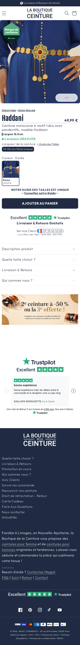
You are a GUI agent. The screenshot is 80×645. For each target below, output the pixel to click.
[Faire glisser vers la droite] (74, 98)
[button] (67, 13)
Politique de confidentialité (42, 638)
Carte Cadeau (13, 501)
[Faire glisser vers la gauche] (58, 98)
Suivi (15, 577)
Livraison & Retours (41, 3)
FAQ (5, 577)
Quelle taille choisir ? (18, 458)
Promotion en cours (16, 469)
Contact (41, 577)
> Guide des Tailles (48, 144)
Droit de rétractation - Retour (24, 496)
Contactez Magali (41, 572)
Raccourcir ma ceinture (19, 490)
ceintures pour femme (19, 544)
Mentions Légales (18, 635)
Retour (27, 577)
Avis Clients (11, 480)
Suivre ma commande (18, 485)
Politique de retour (50, 635)
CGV (31, 635)
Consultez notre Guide (40, 193)
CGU (37, 635)
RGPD (60, 638)
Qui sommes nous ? (16, 474)
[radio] (18, 149)
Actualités (9, 517)
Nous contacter (13, 512)
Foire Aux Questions (17, 507)
